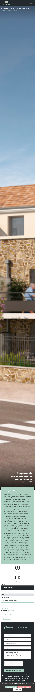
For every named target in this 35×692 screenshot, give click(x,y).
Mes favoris (6, 619)
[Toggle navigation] (30, 3)
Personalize (17, 689)
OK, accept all (11, 687)
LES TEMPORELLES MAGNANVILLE (21, 478)
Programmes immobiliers (14, 8)
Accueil (3, 8)
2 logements (24, 473)
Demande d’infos (12, 670)
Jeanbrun (26, 8)
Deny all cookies (24, 687)
